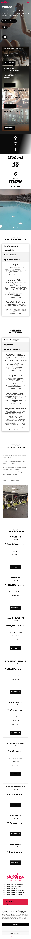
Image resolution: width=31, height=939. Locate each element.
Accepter (15, 924)
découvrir (9, 127)
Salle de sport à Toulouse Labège (13, 894)
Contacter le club (8, 21)
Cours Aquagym (11, 340)
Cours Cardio (10, 255)
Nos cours (9, 62)
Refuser (15, 929)
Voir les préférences (15, 933)
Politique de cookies (11, 936)
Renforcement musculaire (11, 248)
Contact (15, 567)
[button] (28, 907)
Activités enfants (12, 349)
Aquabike (8, 345)
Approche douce (12, 260)
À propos (7, 904)
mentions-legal (20, 936)
